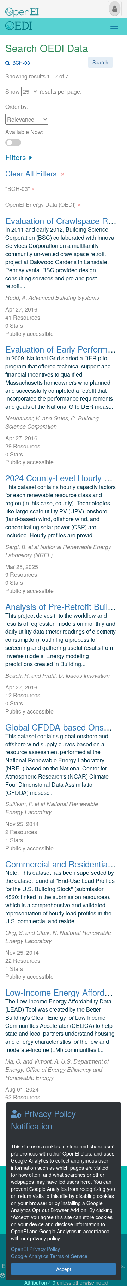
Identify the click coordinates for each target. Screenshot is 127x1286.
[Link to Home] (18, 26)
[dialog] (63, 1191)
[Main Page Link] (22, 8)
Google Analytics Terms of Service (49, 1255)
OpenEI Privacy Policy (35, 1248)
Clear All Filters (35, 172)
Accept (63, 1269)
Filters (16, 157)
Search (100, 62)
